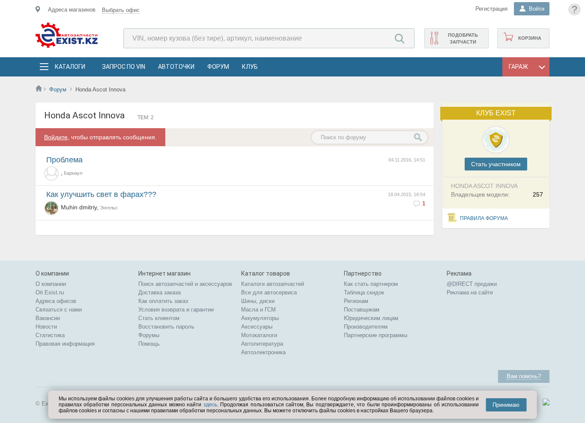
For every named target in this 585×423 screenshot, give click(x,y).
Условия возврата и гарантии (176, 309)
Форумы (148, 335)
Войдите (56, 137)
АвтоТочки (176, 66)
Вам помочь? (524, 376)
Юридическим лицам (371, 318)
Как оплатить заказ (163, 301)
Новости (46, 326)
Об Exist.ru (50, 292)
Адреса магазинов (72, 9)
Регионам (356, 301)
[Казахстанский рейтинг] (546, 403)
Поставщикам (361, 309)
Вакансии (48, 318)
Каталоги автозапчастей (272, 284)
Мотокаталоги (259, 335)
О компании (51, 284)
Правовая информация (65, 344)
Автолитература (262, 344)
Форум (218, 66)
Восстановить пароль (166, 326)
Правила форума (484, 218)
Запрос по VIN (123, 66)
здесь (210, 405)
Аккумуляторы (260, 318)
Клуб (250, 66)
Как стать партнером (371, 284)
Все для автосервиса (269, 292)
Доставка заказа (159, 292)
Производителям (366, 326)
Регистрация (491, 9)
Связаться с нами (59, 309)
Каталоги (70, 66)
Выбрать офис (121, 10)
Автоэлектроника (263, 352)
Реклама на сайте (470, 292)
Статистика (50, 335)
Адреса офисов (56, 301)
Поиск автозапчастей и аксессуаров (185, 284)
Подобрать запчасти (463, 38)
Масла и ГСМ (258, 309)
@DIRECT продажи (472, 284)
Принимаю (505, 405)
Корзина (529, 38)
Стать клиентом (158, 318)
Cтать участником (496, 164)
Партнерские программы (375, 335)
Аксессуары (256, 326)
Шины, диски (258, 301)
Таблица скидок (364, 292)
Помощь (149, 344)
